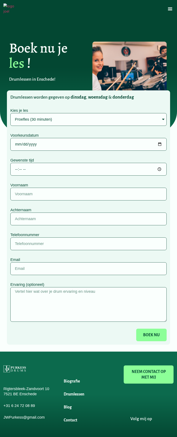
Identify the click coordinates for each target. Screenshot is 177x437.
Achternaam (20, 210)
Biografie (72, 381)
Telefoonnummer (24, 235)
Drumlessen (74, 394)
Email (15, 260)
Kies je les (19, 110)
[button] (170, 8)
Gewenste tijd (22, 160)
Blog (68, 407)
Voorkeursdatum (24, 135)
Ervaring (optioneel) (27, 284)
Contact (70, 420)
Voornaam (19, 185)
